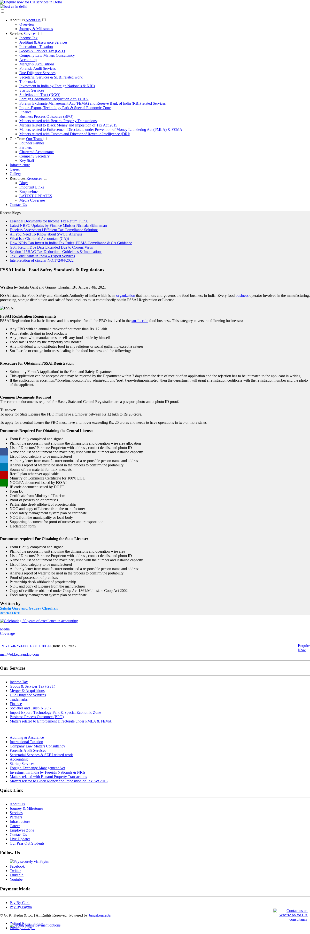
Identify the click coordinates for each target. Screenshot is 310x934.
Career (15, 169)
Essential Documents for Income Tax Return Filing (48, 221)
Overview (27, 24)
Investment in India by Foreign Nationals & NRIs (57, 86)
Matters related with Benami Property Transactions (58, 121)
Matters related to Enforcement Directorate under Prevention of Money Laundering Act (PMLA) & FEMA (100, 129)
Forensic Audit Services (37, 68)
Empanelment (29, 191)
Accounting (28, 60)
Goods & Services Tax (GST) (42, 51)
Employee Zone (22, 830)
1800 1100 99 (40, 646)
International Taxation (36, 47)
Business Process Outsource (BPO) (46, 116)
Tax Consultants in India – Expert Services (42, 256)
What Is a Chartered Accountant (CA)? (39, 238)
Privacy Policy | (23, 928)
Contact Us (18, 205)
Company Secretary (34, 156)
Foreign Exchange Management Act (37, 768)
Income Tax (28, 38)
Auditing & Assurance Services (43, 42)
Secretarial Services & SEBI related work (51, 77)
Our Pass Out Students (27, 843)
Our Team (18, 139)
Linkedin (16, 875)
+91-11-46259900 (14, 646)
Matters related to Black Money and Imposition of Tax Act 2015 (68, 125)
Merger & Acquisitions (36, 64)
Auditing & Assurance (27, 737)
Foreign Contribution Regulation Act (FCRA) (54, 99)
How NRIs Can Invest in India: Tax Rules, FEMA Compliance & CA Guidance (71, 243)
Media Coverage (32, 200)
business (242, 295)
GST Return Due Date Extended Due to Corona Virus (51, 247)
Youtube (16, 879)
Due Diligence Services (37, 73)
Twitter (15, 871)
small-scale (140, 321)
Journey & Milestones (36, 29)
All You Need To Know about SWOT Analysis (46, 234)
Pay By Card (20, 903)
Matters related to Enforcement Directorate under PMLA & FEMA (61, 721)
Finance (25, 112)
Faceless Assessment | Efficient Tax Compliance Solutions (54, 230)
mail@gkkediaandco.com (19, 654)
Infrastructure (20, 165)
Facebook (17, 866)
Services (16, 33)
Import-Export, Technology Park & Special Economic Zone (65, 108)
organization (125, 295)
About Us (17, 20)
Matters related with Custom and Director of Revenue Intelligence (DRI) (74, 134)
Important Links (31, 187)
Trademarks (28, 81)
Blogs (23, 183)
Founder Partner (31, 143)
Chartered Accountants (36, 152)
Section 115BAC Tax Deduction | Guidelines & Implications (56, 252)
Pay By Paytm (21, 907)
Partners (25, 147)
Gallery (15, 174)
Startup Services (31, 90)
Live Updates (20, 839)
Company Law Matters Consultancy (47, 55)
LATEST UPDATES (35, 196)
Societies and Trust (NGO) (39, 95)
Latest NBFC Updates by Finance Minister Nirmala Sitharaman (58, 225)
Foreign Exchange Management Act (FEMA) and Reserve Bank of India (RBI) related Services (92, 103)
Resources (18, 178)
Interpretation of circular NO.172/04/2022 (42, 260)
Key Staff (26, 160)
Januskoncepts (100, 915)
